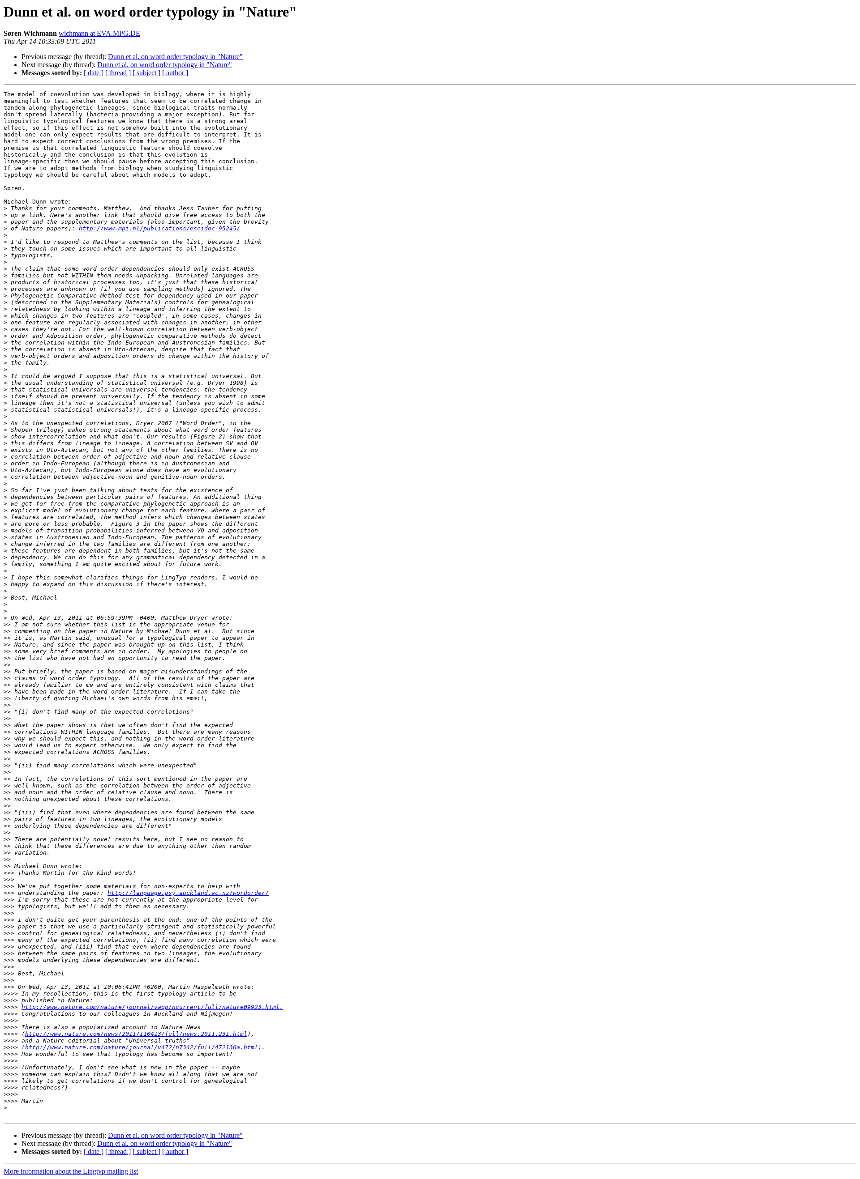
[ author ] (175, 73)
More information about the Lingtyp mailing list (71, 1171)
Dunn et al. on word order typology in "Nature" (175, 56)
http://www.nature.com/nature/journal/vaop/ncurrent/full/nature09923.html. (152, 1007)
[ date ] (93, 73)
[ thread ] (118, 73)
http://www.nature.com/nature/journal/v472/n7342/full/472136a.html (141, 1047)
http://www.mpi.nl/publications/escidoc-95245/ (159, 228)
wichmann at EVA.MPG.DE (99, 33)
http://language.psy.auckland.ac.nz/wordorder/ (188, 893)
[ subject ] (146, 73)
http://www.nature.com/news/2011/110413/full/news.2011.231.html (136, 1033)
